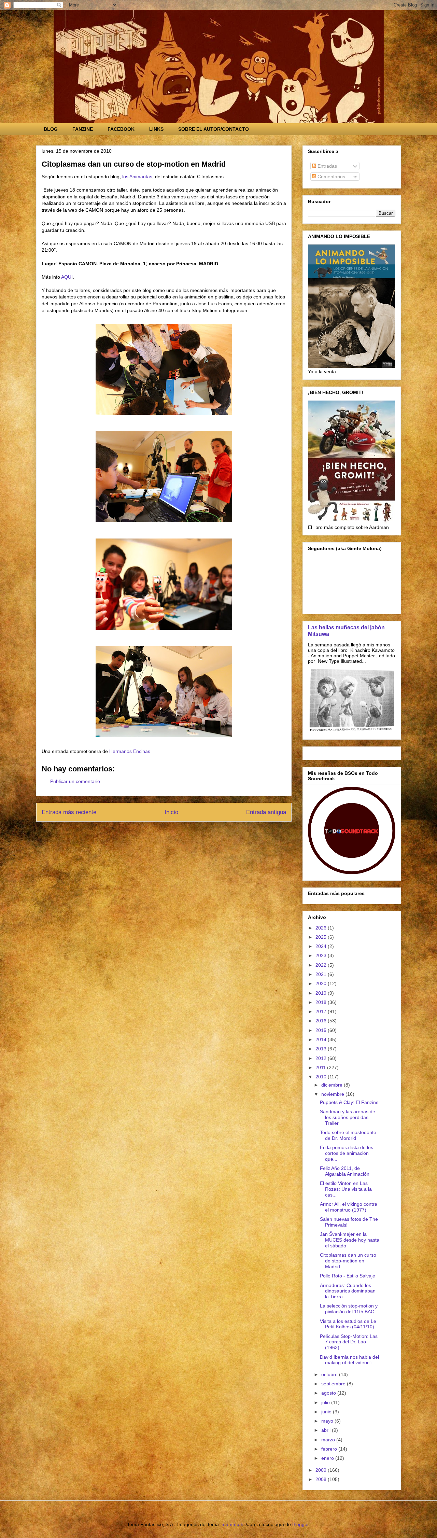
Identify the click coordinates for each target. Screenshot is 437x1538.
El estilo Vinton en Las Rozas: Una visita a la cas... (346, 1189)
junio (327, 1411)
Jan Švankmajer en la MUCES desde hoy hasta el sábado (349, 1239)
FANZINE (82, 129)
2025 (321, 937)
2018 (321, 1002)
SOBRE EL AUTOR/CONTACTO (213, 129)
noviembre (333, 1094)
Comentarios (330, 176)
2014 (321, 1039)
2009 (321, 1470)
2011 (321, 1067)
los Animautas (137, 176)
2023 (321, 955)
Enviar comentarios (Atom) (179, 830)
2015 (321, 1030)
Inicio (171, 812)
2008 (321, 1479)
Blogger (300, 1524)
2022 (321, 965)
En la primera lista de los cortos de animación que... (346, 1153)
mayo (328, 1421)
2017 (321, 1011)
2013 (321, 1048)
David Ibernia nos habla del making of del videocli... (349, 1360)
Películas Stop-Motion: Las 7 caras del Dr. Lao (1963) (349, 1342)
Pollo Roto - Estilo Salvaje (347, 1275)
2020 (321, 983)
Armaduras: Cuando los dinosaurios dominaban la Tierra (348, 1291)
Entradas (326, 166)
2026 (321, 928)
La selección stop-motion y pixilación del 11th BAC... (349, 1308)
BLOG (51, 129)
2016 (321, 1020)
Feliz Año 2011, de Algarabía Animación (344, 1171)
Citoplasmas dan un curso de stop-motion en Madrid (348, 1260)
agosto (329, 1393)
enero (328, 1458)
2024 (321, 946)
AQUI (67, 277)
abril (326, 1430)
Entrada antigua (266, 812)
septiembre (334, 1383)
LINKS (156, 129)
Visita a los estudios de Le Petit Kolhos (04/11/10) (348, 1324)
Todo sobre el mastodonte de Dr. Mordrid (348, 1135)
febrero (329, 1449)
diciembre (332, 1085)
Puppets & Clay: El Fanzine (349, 1102)
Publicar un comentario (75, 781)
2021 (321, 974)
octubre (330, 1374)
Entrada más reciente (69, 812)
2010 (321, 1076)
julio (326, 1402)
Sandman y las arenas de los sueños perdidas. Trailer (347, 1117)
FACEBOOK (121, 129)
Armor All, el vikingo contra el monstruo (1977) (348, 1207)
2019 (321, 993)
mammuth (232, 1524)
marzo (328, 1439)
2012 (321, 1058)
